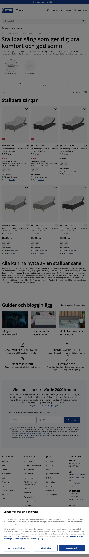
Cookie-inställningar (17, 548)
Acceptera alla (72, 548)
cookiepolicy (38, 539)
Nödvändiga (46, 548)
